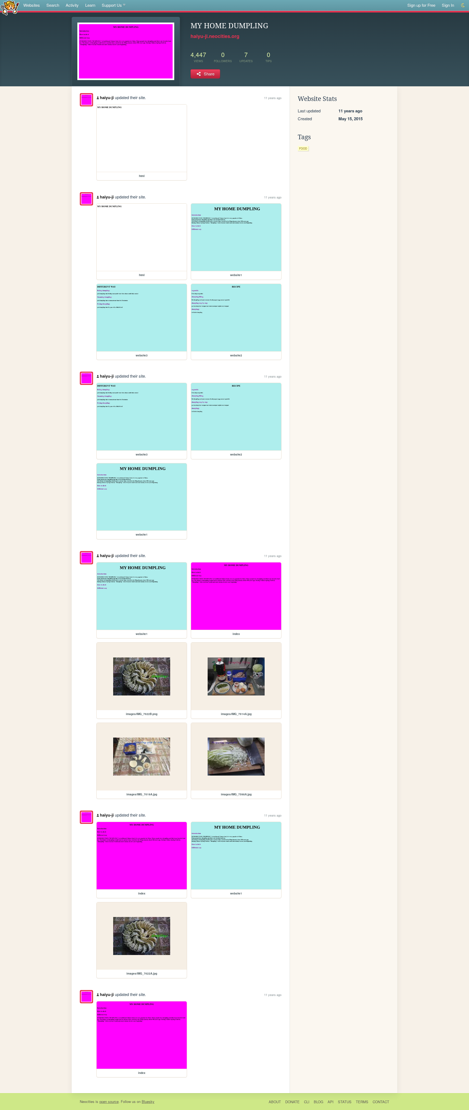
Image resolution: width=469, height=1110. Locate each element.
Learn (90, 5)
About (275, 1101)
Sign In (448, 5)
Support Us (112, 5)
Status (344, 1101)
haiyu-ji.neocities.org (215, 36)
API (331, 1101)
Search (52, 5)
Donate (292, 1101)
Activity (72, 5)
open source (109, 1101)
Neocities (87, 1101)
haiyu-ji (107, 97)
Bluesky (148, 1101)
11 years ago (272, 98)
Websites (31, 5)
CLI (306, 1101)
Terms (362, 1101)
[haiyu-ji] (86, 99)
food (303, 148)
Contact (381, 1101)
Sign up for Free (421, 5)
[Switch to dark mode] (463, 5)
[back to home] (10, 7)
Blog (318, 1101)
